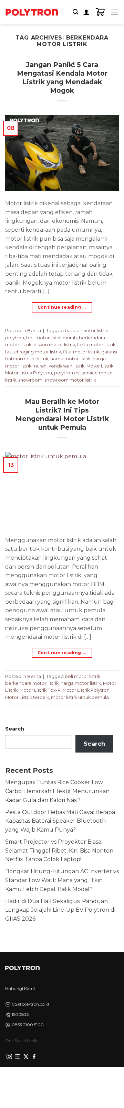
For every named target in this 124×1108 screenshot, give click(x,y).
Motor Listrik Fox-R (40, 690)
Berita (34, 330)
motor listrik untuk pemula (80, 697)
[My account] (86, 12)
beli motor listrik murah (51, 337)
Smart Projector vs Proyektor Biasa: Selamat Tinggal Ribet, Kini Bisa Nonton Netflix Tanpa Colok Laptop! (59, 850)
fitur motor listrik (81, 351)
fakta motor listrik (96, 344)
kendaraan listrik (66, 366)
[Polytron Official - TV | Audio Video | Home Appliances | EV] (31, 12)
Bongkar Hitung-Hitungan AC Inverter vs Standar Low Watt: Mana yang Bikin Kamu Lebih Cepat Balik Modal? (62, 880)
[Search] (75, 12)
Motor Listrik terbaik (27, 697)
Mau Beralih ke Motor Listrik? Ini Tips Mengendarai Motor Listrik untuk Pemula (62, 414)
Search (14, 729)
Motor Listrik (99, 366)
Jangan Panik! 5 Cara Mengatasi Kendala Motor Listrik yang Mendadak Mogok (62, 78)
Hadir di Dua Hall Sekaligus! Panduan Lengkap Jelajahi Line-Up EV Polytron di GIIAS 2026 (60, 910)
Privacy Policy (37, 1077)
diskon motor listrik (54, 344)
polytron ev (67, 372)
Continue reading (62, 307)
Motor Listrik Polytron (28, 372)
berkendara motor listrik (32, 683)
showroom (30, 380)
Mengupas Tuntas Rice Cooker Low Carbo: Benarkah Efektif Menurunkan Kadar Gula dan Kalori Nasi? (57, 791)
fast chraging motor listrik (33, 351)
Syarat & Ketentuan (80, 1077)
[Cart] (100, 12)
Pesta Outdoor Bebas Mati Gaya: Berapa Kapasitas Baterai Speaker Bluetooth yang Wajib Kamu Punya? (60, 821)
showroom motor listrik (70, 380)
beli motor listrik (82, 676)
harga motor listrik (70, 358)
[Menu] (115, 11)
